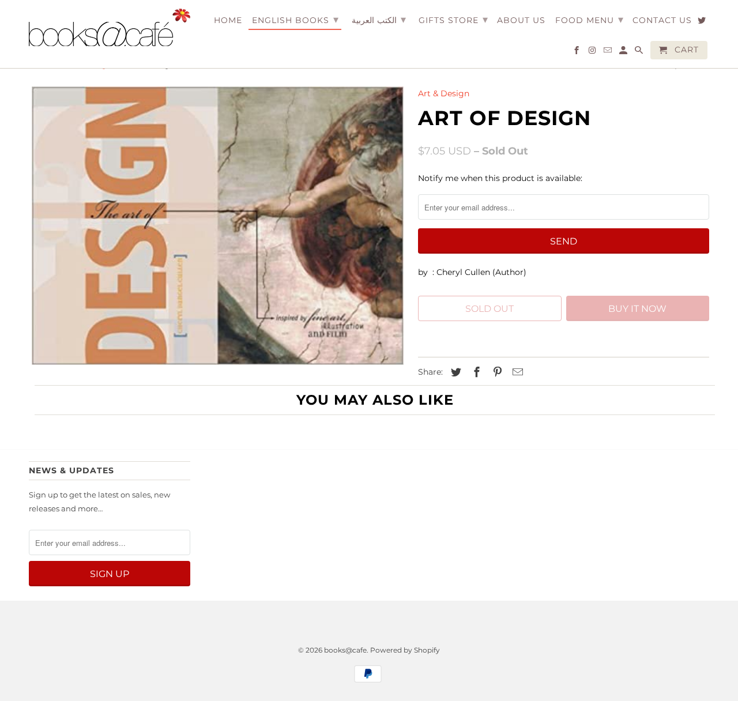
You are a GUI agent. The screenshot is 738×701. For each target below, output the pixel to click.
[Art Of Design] (218, 225)
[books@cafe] (109, 27)
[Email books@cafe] (608, 52)
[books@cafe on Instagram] (593, 52)
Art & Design (443, 93)
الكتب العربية (379, 19)
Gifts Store (453, 19)
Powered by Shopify (405, 650)
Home (228, 20)
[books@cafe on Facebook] (577, 52)
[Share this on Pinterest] (496, 372)
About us (521, 20)
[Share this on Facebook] (475, 372)
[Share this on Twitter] (454, 372)
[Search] (640, 52)
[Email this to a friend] (516, 372)
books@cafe (345, 650)
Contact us (662, 20)
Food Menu (589, 19)
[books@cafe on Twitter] (702, 22)
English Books (295, 19)
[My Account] (624, 52)
